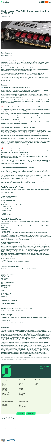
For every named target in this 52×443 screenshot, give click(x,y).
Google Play (31, 413)
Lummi (10, 55)
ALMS (4, 213)
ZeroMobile (21, 388)
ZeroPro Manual (22, 395)
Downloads (21, 394)
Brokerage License (5, 394)
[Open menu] (50, 2)
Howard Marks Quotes (13, 323)
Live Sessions (4, 385)
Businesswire (22, 239)
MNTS (4, 230)
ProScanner (21, 383)
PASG (4, 258)
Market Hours (4, 388)
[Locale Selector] (40, 2)
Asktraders (23, 144)
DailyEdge (4, 384)
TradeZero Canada (42, 427)
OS (3, 209)
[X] (2, 418)
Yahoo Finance (27, 182)
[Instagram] (6, 418)
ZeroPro (20, 385)
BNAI (4, 205)
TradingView (21, 389)
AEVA (3, 196)
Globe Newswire (5, 256)
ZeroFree (20, 386)
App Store (20, 413)
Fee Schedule (37, 385)
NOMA (4, 200)
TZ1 (19, 384)
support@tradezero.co (23, 407)
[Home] (5, 2)
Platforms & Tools (23, 380)
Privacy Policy (5, 405)
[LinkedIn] (9, 418)
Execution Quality (5, 392)
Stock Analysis (5, 192)
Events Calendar (22, 393)
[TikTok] (14, 418)
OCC (30, 355)
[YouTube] (4, 418)
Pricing (36, 383)
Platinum (36, 384)
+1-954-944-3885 (22, 406)
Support (3, 393)
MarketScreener (5, 102)
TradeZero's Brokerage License (9, 424)
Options (20, 392)
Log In (43, 2)
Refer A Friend (5, 389)
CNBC (21, 123)
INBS (4, 242)
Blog (3, 386)
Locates (20, 390)
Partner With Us (5, 390)
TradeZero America (34, 427)
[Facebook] (11, 418)
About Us (4, 383)
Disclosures (4, 404)
